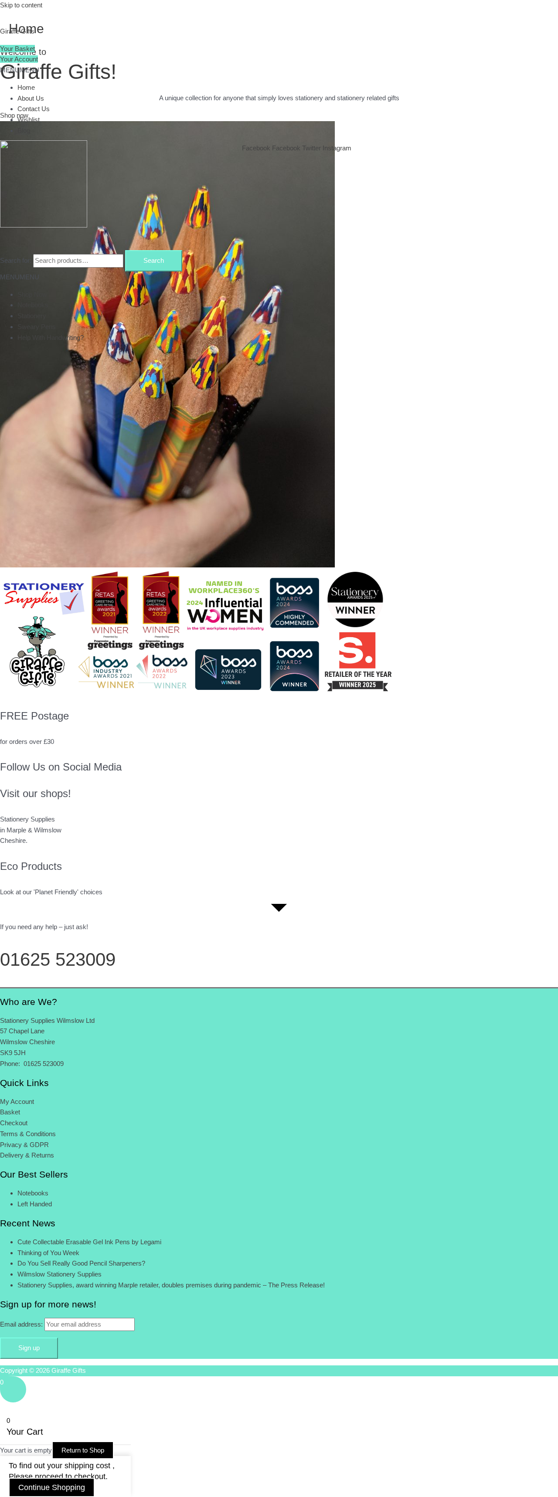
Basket (10, 1112)
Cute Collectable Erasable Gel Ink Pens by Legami (89, 1242)
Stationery (31, 315)
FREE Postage (34, 716)
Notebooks (32, 305)
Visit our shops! (35, 793)
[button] (19, 70)
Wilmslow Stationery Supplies (59, 1274)
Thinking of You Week (48, 1252)
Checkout (13, 1123)
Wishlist (28, 119)
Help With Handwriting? (50, 337)
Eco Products (31, 866)
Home (26, 87)
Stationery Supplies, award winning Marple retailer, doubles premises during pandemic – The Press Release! (171, 1285)
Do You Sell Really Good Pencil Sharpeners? (81, 1263)
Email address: (22, 1324)
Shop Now (32, 294)
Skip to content (21, 5)
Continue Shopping (51, 1487)
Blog (23, 130)
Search (153, 260)
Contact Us (33, 108)
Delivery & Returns (27, 1155)
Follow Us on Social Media (61, 767)
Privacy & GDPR (24, 1144)
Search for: (15, 260)
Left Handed (34, 1204)
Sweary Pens (36, 326)
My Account (17, 1101)
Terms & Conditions (28, 1133)
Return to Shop (82, 1450)
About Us (30, 98)
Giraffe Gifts (17, 31)
